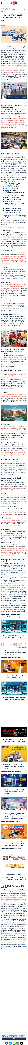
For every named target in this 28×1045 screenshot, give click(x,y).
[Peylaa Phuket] (14, 413)
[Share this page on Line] (14, 1043)
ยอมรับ (14, 1038)
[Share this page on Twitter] (10, 1043)
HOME (2, 8)
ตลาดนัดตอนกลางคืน (11, 943)
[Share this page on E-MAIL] (17, 1043)
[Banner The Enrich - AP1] (14, 91)
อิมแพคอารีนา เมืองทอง (13, 571)
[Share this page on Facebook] (6, 1043)
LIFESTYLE (8, 8)
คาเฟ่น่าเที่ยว (22, 943)
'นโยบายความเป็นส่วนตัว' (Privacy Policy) (18, 1036)
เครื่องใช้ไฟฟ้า (10, 49)
